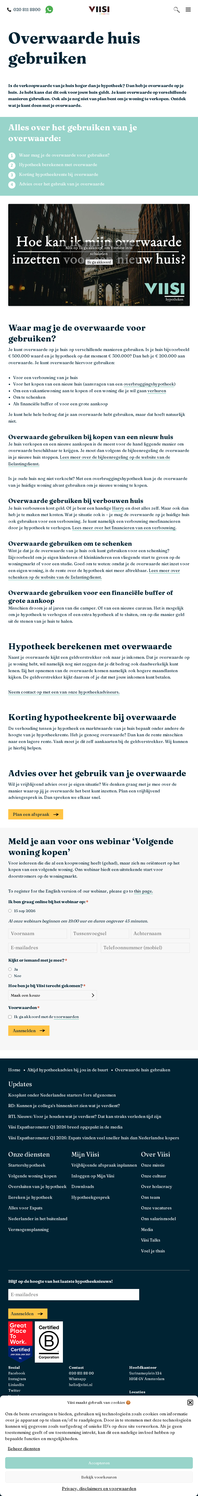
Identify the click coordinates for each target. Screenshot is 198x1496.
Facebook (16, 1373)
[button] (190, 1402)
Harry (118, 508)
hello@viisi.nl (80, 1384)
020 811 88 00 (81, 1373)
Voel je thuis (153, 1250)
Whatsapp (77, 1379)
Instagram (17, 1379)
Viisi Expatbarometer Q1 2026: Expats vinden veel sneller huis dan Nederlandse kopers (93, 1137)
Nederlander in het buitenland (37, 1218)
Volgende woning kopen (32, 1175)
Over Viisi (155, 1154)
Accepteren (99, 1462)
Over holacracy (156, 1186)
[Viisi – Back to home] (99, 9)
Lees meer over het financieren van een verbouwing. (124, 527)
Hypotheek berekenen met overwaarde (58, 164)
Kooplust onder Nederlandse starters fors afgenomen (62, 1095)
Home (14, 1069)
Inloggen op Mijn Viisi (92, 1175)
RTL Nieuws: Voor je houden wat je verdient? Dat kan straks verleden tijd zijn (84, 1116)
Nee (17, 975)
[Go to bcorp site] (48, 1361)
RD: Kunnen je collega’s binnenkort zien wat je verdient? (64, 1105)
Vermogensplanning (28, 1229)
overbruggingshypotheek (148, 384)
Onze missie (153, 1165)
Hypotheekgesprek (90, 1197)
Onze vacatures (156, 1207)
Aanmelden (24, 1030)
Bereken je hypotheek (30, 1197)
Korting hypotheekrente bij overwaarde (58, 174)
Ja (16, 969)
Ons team (150, 1197)
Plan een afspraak (31, 814)
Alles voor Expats (25, 1207)
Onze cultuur (153, 1175)
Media (147, 1229)
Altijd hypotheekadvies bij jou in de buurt (67, 1069)
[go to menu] (188, 9)
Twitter (14, 1390)
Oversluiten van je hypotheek (37, 1186)
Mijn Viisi (85, 1154)
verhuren (156, 390)
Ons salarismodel (158, 1218)
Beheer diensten (24, 1448)
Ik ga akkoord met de (46, 1016)
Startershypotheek (26, 1165)
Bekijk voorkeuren (99, 1477)
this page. (143, 891)
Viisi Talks (150, 1240)
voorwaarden (66, 1016)
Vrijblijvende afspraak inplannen (104, 1165)
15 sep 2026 (24, 910)
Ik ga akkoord (99, 262)
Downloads (82, 1186)
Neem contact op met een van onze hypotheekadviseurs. (64, 692)
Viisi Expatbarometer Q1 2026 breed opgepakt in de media (65, 1127)
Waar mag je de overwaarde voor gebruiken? (64, 155)
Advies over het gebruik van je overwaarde (61, 183)
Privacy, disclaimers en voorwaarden (99, 1488)
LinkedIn (16, 1384)
